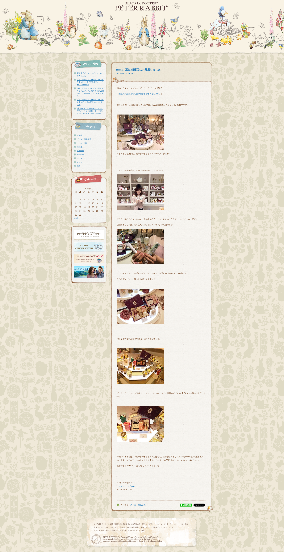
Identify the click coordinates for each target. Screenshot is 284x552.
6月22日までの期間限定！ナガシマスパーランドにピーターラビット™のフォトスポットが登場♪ (90, 111)
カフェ (79, 162)
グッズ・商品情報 (84, 139)
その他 (79, 135)
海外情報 (80, 151)
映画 (78, 166)
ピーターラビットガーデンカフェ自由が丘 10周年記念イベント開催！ (90, 102)
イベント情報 (82, 143)
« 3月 (76, 218)
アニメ (79, 158)
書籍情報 (80, 154)
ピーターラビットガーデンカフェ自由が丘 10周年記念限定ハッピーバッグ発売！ (90, 82)
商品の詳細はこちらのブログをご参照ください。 (140, 94)
